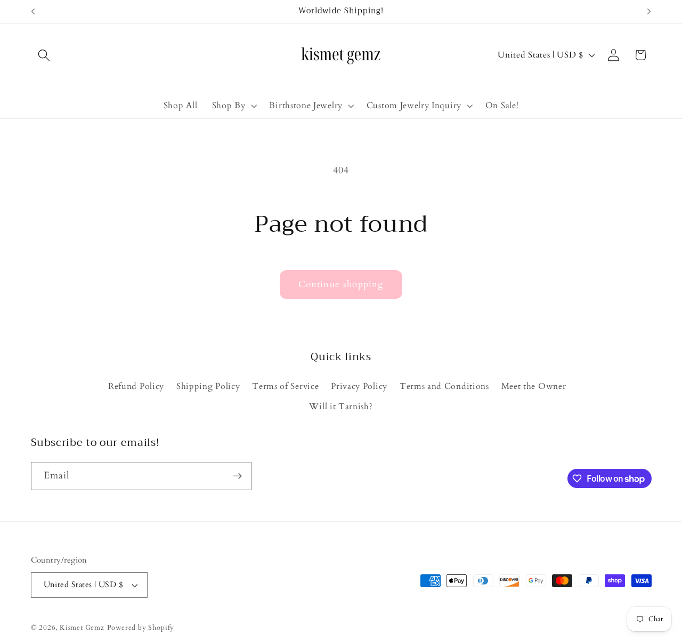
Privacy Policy (359, 386)
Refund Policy (136, 386)
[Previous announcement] (33, 11)
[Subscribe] (237, 476)
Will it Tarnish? (340, 406)
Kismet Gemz (82, 627)
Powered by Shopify (141, 627)
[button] (44, 55)
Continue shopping (341, 284)
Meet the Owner (533, 386)
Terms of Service (285, 386)
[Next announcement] (649, 11)
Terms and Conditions (444, 386)
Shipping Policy (208, 386)
